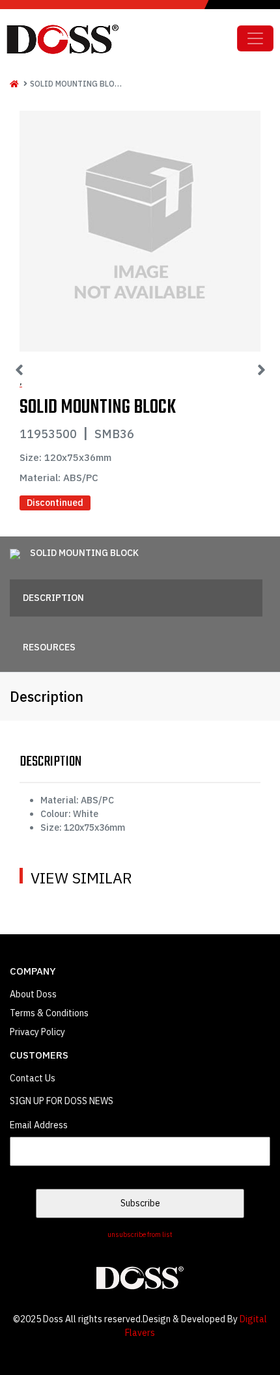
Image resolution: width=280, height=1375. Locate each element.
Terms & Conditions (49, 1013)
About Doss (33, 994)
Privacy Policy (37, 1032)
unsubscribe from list (140, 1234)
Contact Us (32, 1078)
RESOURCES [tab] (49, 647)
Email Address (39, 1125)
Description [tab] (53, 598)
